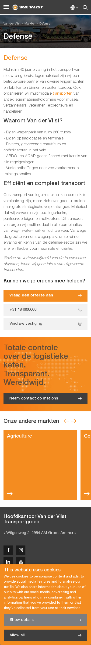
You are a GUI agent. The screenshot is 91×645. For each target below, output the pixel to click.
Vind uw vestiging (26, 323)
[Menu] (6, 7)
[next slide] (73, 421)
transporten (62, 93)
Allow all (17, 635)
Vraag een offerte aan (31, 295)
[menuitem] (28, 24)
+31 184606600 (23, 309)
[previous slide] (66, 421)
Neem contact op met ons (33, 398)
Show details (22, 620)
